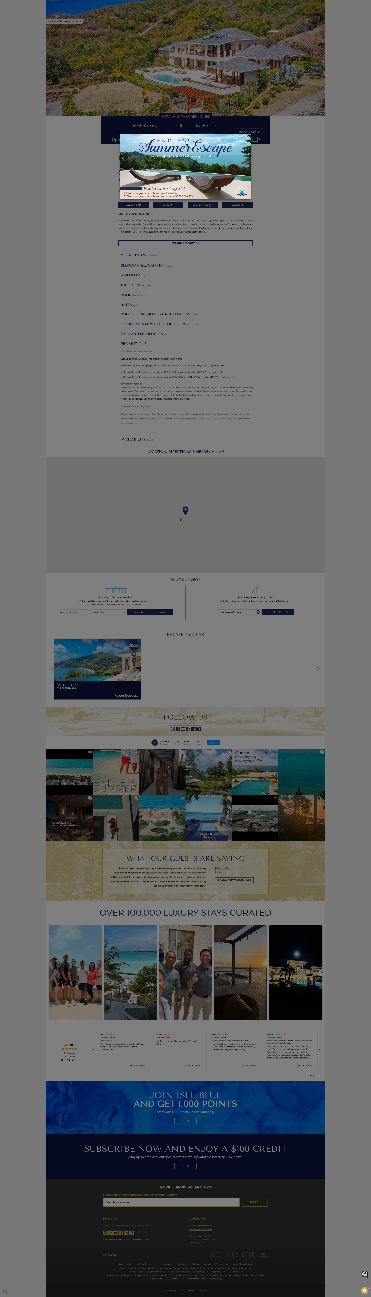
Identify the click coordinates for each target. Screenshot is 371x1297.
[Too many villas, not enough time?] (365, 1274)
